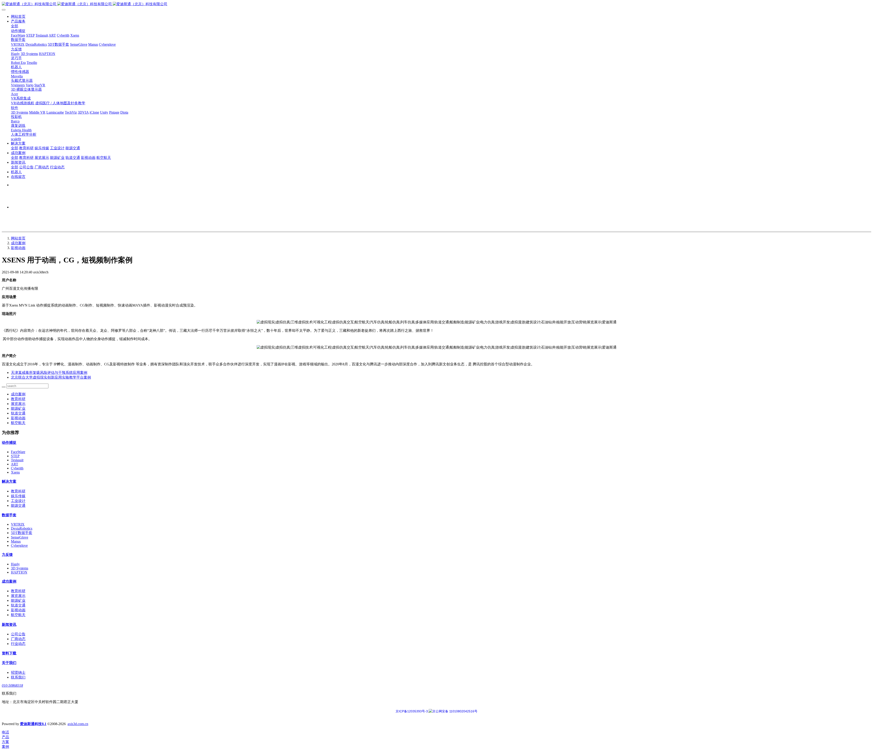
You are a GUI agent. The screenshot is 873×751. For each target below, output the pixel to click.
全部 (14, 26)
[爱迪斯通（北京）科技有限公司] (436, 4)
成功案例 (18, 243)
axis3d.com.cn (78, 724)
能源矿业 (18, 408)
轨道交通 (18, 413)
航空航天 (18, 423)
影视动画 (18, 248)
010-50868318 (12, 685)
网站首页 (18, 16)
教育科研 (18, 399)
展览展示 (18, 404)
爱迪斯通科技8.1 (33, 724)
